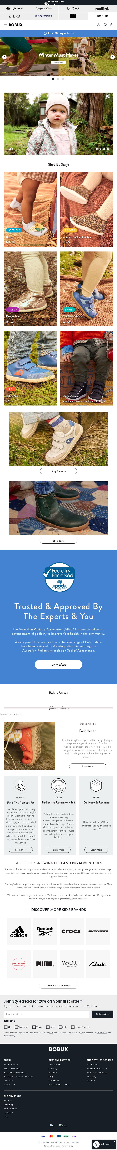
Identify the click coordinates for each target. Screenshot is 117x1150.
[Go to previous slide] (4, 57)
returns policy (30, 943)
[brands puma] (45, 1009)
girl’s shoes (33, 925)
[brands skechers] (98, 976)
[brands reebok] (45, 976)
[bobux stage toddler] (86, 288)
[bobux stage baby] (30, 209)
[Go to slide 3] (63, 79)
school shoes (64, 914)
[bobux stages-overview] (86, 368)
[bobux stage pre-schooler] (30, 368)
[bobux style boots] (58, 508)
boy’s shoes (15, 925)
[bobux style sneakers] (58, 439)
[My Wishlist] (105, 24)
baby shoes (48, 914)
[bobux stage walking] (30, 288)
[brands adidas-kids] (19, 976)
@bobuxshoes (58, 751)
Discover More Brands (56, 3)
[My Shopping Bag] (111, 24)
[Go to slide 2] (58, 79)
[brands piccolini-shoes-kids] (19, 1009)
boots (53, 929)
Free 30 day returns (61, 33)
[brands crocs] (72, 976)
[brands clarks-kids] (98, 1009)
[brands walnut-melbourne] (72, 1009)
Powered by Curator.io (12, 757)
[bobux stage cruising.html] (86, 209)
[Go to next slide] (112, 57)
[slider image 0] (58, 75)
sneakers (108, 925)
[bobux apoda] (58, 617)
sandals (76, 925)
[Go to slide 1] (53, 79)
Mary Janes (24, 929)
